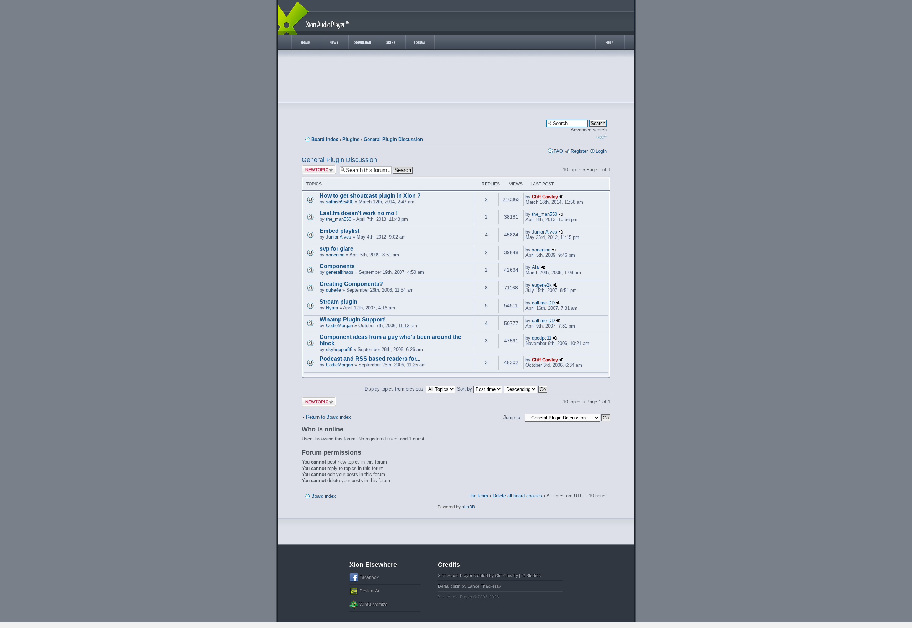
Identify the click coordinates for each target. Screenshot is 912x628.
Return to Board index (328, 417)
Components (337, 266)
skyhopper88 (339, 349)
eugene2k (542, 285)
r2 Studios (531, 575)
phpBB (468, 506)
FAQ (558, 151)
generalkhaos (339, 272)
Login (601, 151)
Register (579, 151)
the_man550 (338, 219)
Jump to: (512, 417)
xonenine (335, 254)
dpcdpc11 (541, 338)
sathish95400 (339, 201)
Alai (536, 267)
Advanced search (589, 129)
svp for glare (336, 249)
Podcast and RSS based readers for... (370, 359)
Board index (324, 139)
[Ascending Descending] (526, 389)
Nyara (332, 307)
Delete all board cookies (517, 495)
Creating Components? (351, 284)
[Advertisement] (456, 78)
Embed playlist (339, 231)
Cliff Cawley (545, 196)
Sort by (465, 389)
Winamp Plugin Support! (353, 319)
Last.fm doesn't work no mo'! (359, 213)
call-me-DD (543, 302)
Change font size (601, 137)
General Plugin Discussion (393, 139)
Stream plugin (338, 302)
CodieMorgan (339, 325)
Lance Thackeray (484, 586)
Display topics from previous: (395, 389)
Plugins (350, 139)
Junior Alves (338, 237)
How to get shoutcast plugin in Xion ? (370, 196)
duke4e (333, 290)
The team (478, 495)
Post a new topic (313, 169)
